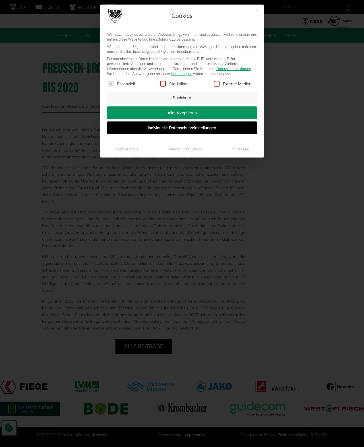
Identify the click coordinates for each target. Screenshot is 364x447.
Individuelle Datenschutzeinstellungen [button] (182, 127)
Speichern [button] (182, 97)
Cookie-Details (126, 149)
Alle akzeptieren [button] (182, 112)
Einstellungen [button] (181, 74)
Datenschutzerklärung (233, 69)
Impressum (240, 149)
